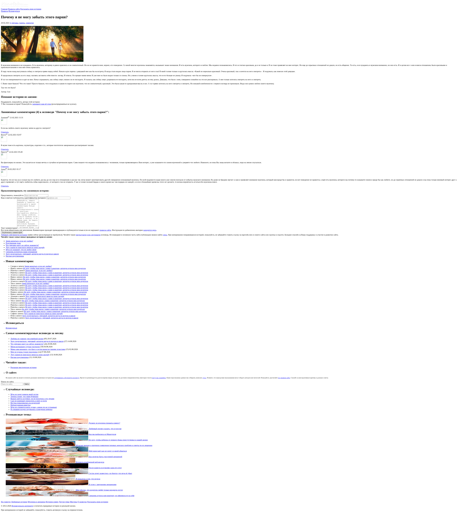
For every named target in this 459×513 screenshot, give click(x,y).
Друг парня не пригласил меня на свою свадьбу (25, 247)
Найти (27, 384)
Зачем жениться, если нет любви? (19, 241)
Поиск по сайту (7, 382)
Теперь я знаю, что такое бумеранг (24, 397)
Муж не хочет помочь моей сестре (24, 394)
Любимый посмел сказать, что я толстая (104, 429)
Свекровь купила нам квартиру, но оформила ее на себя (111, 496)
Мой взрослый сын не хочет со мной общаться (107, 451)
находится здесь (149, 230)
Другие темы (64, 502)
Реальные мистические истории (24, 367)
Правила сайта (14, 9)
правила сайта (105, 230)
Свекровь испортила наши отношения (21, 252)
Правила (4, 11)
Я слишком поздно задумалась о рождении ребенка (31, 409)
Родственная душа (13, 243)
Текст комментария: (9, 228)
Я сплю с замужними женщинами (102, 484)
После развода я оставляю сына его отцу (105, 468)
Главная (4, 9)
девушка (14, 23)
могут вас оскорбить (159, 378)
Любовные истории (19, 502)
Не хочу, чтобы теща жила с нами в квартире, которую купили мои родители (54, 268)
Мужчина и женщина (36, 502)
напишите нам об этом (41, 104)
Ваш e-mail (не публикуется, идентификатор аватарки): (23, 198)
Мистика (73, 502)
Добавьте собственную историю (14, 235)
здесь (165, 235)
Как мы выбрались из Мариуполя (102, 434)
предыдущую (81, 235)
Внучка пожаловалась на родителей (25, 403)
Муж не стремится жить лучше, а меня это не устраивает (34, 407)
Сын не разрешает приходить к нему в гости (29, 401)
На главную (6, 502)
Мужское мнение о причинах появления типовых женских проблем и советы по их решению (113, 445)
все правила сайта (284, 378)
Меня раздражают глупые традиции (25, 347)
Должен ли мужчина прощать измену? (104, 423)
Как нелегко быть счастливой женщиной (105, 457)
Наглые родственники (15, 256)
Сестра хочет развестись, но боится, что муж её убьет (110, 473)
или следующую (94, 235)
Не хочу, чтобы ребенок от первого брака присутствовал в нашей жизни (118, 440)
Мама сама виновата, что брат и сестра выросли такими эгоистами (38, 349)
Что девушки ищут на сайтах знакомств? (22, 245)
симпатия (30, 23)
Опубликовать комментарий (12, 232)
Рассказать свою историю (30, 9)
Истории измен (52, 502)
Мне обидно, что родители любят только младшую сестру (99, 490)
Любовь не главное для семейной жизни (27, 339)
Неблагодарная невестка (20, 405)
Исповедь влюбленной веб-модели (89, 462)
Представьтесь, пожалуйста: (12, 195)
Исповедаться (14, 11)
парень (22, 23)
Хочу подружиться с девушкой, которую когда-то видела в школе (32, 254)
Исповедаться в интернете (22, 506)
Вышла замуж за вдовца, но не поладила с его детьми (32, 399)
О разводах (82, 502)
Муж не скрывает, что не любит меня (21, 250)
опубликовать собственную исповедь (66, 378)
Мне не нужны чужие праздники (24, 352)
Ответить (5, 132)
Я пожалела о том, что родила (87, 479)
